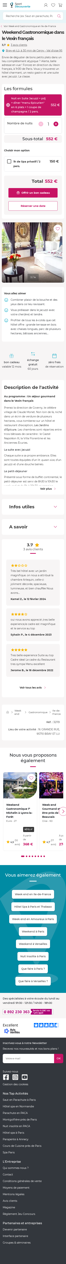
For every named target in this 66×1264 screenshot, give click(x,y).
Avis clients (10, 1200)
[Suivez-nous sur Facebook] (6, 1077)
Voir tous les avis (31, 687)
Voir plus (46, 488)
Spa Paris (9, 1152)
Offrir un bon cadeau (35, 192)
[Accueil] (7, 712)
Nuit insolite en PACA (16, 1126)
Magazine (9, 1207)
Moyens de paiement (16, 1187)
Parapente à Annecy (15, 1139)
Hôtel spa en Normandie (18, 1106)
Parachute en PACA (15, 1113)
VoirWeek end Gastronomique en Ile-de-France (30, 26)
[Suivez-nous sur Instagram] (15, 1077)
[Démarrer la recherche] (59, 16)
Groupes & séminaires (17, 1242)
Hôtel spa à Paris (13, 1132)
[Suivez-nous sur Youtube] (24, 1077)
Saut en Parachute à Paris (19, 1100)
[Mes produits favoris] (53, 5)
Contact (8, 1174)
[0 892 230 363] (33, 1012)
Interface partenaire (15, 1236)
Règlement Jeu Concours (19, 1214)
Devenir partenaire (15, 1229)
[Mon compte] (46, 5)
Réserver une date (33, 206)
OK (59, 1058)
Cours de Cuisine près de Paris (22, 1146)
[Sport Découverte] (20, 5)
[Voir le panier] (60, 5)
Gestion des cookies (15, 1084)
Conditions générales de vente (22, 1181)
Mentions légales (13, 1194)
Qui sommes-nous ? (16, 1168)
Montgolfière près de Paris (20, 1119)
